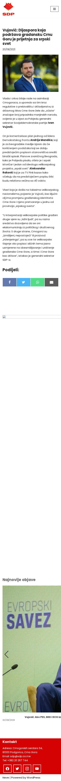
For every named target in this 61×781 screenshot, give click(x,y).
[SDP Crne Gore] (8, 9)
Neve (6, 777)
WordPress (33, 777)
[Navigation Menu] (54, 9)
